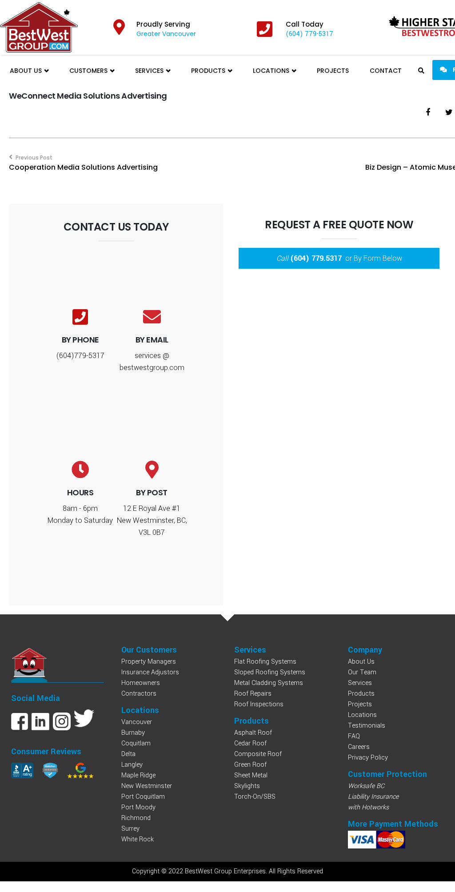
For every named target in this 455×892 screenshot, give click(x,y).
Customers (89, 70)
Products (209, 70)
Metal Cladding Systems (268, 683)
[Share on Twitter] (449, 113)
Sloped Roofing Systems (269, 672)
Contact (386, 70)
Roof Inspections (258, 704)
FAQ (354, 736)
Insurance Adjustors (150, 672)
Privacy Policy (368, 757)
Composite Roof (258, 754)
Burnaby (133, 732)
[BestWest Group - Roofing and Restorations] (39, 27)
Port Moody (138, 807)
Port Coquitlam (143, 796)
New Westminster (146, 786)
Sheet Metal (250, 775)
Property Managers (148, 661)
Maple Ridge (138, 775)
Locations (272, 70)
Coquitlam (136, 743)
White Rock (137, 839)
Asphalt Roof (253, 732)
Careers (359, 747)
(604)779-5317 (80, 355)
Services (150, 70)
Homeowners (140, 683)
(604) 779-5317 (309, 34)
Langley (132, 764)
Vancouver (136, 722)
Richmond (136, 818)
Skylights (247, 786)
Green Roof (250, 764)
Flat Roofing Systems (265, 661)
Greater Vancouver (166, 33)
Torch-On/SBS (254, 796)
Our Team (362, 672)
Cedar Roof (250, 743)
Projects (333, 70)
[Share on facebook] (428, 113)
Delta (128, 754)
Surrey (130, 828)
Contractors (138, 693)
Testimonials (366, 725)
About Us (27, 70)
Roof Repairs (252, 693)
